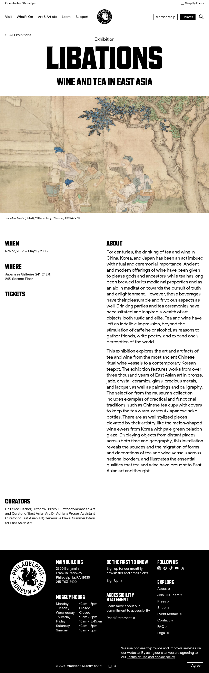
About (162, 588)
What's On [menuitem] (25, 16)
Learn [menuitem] (66, 16)
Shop (161, 607)
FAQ (160, 626)
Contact (163, 620)
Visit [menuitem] (8, 16)
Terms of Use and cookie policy (151, 657)
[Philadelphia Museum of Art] (104, 16)
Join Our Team (168, 595)
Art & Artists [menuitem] (47, 16)
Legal (161, 633)
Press (161, 601)
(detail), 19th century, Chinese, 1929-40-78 (42, 218)
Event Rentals (168, 614)
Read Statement (119, 618)
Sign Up (113, 580)
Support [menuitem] (82, 16)
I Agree (195, 665)
